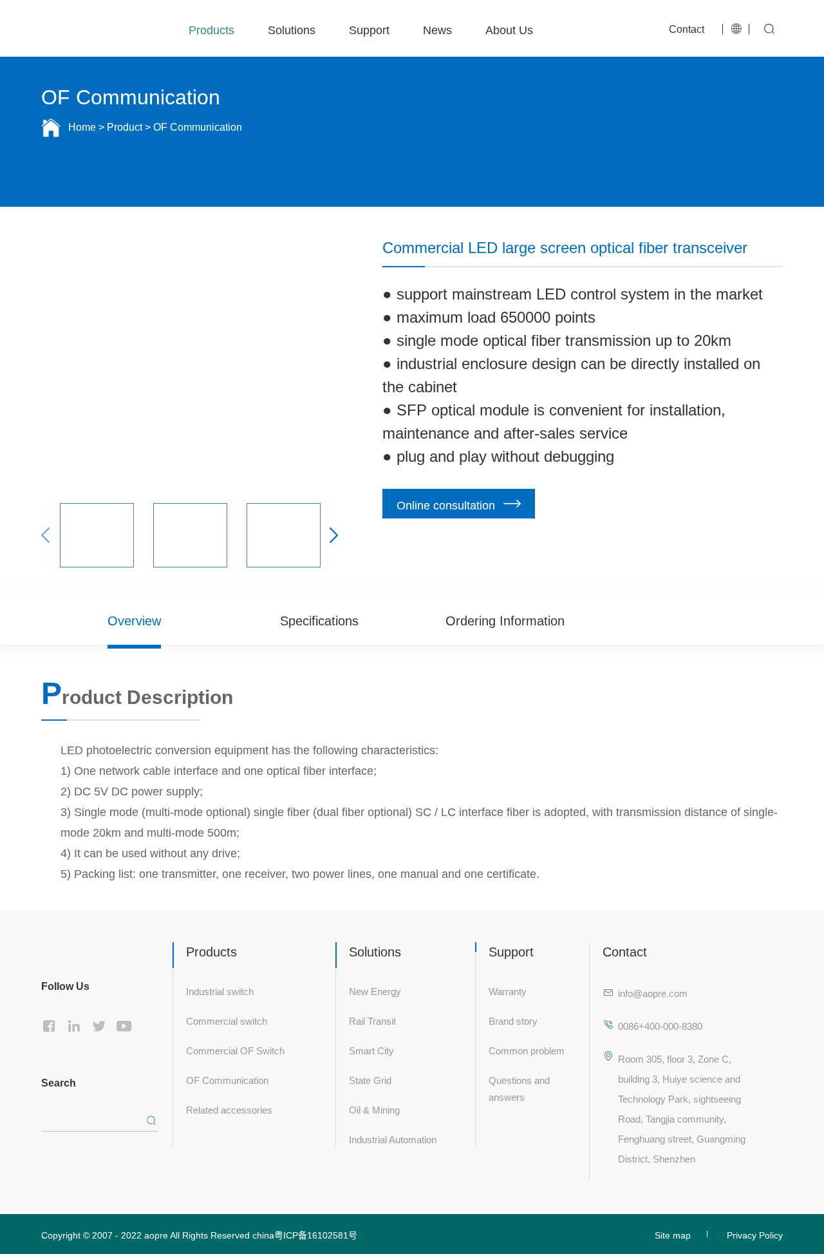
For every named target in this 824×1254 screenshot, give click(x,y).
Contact (686, 28)
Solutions (291, 28)
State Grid (370, 1079)
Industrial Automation (392, 1138)
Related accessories (229, 1109)
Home (82, 127)
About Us (509, 28)
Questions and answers (519, 1087)
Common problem (527, 1049)
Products (211, 28)
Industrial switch (220, 990)
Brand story (513, 1020)
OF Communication (227, 1079)
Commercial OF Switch (235, 1049)
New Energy (375, 990)
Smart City (371, 1049)
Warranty (508, 990)
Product (124, 127)
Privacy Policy (755, 1234)
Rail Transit (372, 1020)
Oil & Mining (374, 1109)
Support (369, 28)
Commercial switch (226, 1020)
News (437, 28)
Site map (673, 1234)
